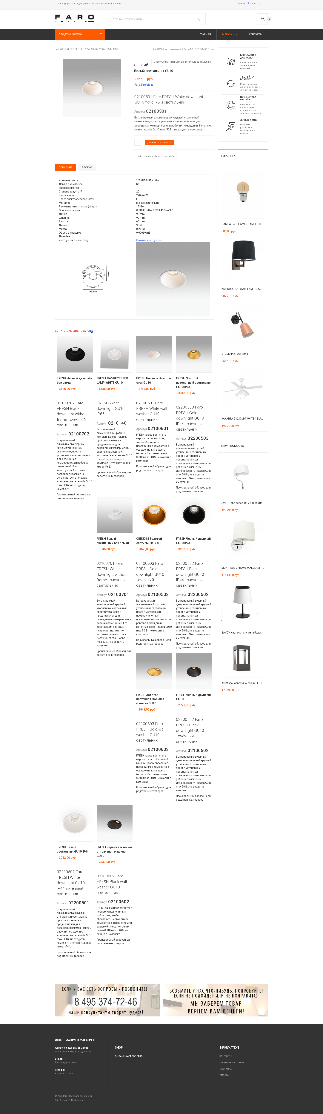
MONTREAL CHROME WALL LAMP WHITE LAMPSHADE (254, 567)
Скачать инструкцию (149, 240)
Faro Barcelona (143, 84)
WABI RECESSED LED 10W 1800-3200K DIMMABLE (89, 49)
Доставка (225, 1068)
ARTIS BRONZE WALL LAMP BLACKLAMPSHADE (250, 288)
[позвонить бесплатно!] (107, 1000)
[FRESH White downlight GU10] (96, 279)
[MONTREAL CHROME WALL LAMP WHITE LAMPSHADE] (243, 536)
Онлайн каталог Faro (129, 1056)
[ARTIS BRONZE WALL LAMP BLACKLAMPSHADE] (243, 257)
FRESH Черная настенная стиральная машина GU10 (115, 851)
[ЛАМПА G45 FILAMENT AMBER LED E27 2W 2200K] (243, 192)
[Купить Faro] (215, 1000)
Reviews (87, 167)
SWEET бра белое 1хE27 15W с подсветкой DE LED (252, 502)
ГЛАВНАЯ (205, 34)
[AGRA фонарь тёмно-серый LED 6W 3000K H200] (243, 657)
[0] (262, 18)
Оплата (224, 1075)
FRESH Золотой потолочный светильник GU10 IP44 (193, 383)
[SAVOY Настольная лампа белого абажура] (243, 601)
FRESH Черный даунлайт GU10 (193, 697)
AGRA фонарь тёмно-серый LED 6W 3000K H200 (250, 683)
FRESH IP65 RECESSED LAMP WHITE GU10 (112, 380)
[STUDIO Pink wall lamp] (243, 322)
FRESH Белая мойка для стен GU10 (153, 380)
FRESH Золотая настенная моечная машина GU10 (150, 699)
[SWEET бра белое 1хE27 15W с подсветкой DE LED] (243, 477)
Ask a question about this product (155, 156)
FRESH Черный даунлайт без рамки (74, 380)
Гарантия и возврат (231, 1062)
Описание (65, 167)
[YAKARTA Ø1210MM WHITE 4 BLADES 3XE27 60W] (243, 387)
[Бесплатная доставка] (230, 61)
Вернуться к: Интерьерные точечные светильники (182, 61)
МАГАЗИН (228, 34)
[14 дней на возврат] (230, 83)
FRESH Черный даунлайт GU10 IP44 (193, 541)
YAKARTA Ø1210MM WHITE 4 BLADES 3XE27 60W (251, 418)
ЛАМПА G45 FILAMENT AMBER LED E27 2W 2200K (251, 224)
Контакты (225, 1056)
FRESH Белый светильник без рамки (113, 541)
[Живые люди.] (230, 126)
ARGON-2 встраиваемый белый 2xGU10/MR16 (181, 49)
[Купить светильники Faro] (74, 18)
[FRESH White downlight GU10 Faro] (92, 87)
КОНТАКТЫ (255, 34)
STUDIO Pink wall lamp (235, 353)
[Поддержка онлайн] (230, 105)
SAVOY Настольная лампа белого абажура (248, 632)
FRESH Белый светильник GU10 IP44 (72, 849)
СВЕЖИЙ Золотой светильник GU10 (149, 541)
